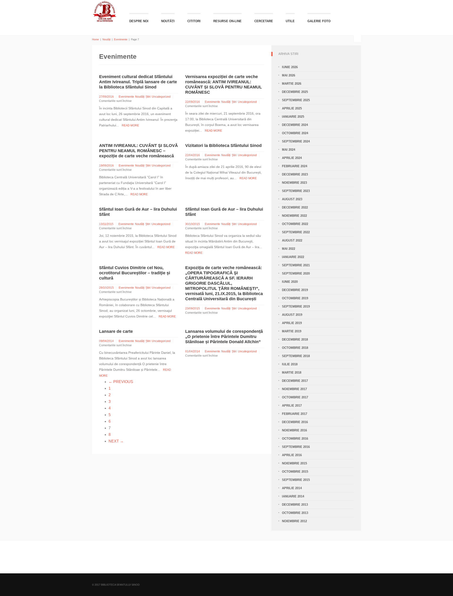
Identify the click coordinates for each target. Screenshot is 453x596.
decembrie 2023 (295, 174)
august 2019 (292, 315)
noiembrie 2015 (294, 463)
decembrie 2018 (295, 339)
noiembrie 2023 (294, 182)
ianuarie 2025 (293, 116)
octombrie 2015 (295, 471)
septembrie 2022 (296, 232)
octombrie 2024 (295, 133)
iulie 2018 (290, 364)
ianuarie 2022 (293, 257)
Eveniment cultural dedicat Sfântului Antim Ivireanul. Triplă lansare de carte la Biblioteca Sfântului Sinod (138, 81)
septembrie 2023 (296, 191)
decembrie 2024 (295, 125)
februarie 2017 (294, 414)
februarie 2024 (294, 166)
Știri (148, 96)
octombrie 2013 (295, 513)
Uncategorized (161, 96)
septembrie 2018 (296, 356)
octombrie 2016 (295, 438)
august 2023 (292, 199)
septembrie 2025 (296, 100)
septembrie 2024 (296, 141)
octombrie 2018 (295, 348)
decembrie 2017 (295, 381)
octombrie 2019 (295, 298)
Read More (130, 125)
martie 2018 (291, 372)
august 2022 (292, 240)
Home (95, 39)
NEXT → (116, 441)
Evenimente (120, 39)
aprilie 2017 (292, 405)
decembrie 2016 (295, 422)
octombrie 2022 (295, 224)
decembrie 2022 (295, 207)
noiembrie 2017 (294, 389)
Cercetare (263, 21)
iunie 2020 (290, 281)
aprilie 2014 (292, 488)
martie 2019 (291, 331)
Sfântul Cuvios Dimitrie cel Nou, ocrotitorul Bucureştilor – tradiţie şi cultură (134, 272)
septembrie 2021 (296, 265)
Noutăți (168, 21)
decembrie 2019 (295, 290)
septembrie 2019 (296, 306)
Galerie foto (319, 21)
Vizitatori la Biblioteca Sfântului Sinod (223, 145)
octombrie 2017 (295, 397)
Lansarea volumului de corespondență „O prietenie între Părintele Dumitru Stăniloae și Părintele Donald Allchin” (224, 336)
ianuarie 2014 (293, 496)
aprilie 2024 (292, 158)
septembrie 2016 (296, 447)
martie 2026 (291, 83)
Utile (290, 21)
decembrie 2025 (295, 92)
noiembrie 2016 (294, 430)
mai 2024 (288, 149)
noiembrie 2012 (294, 521)
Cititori (194, 21)
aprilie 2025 (292, 108)
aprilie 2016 (292, 455)
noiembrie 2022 (294, 215)
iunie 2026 (290, 67)
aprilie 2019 (292, 323)
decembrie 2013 (295, 504)
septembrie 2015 (296, 480)
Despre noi (138, 21)
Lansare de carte (116, 331)
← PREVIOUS (121, 382)
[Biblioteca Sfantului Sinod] (104, 11)
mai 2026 (288, 75)
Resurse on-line (227, 21)
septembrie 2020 (296, 273)
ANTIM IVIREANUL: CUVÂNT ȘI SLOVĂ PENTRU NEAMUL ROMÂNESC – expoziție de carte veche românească (138, 150)
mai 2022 (288, 248)
